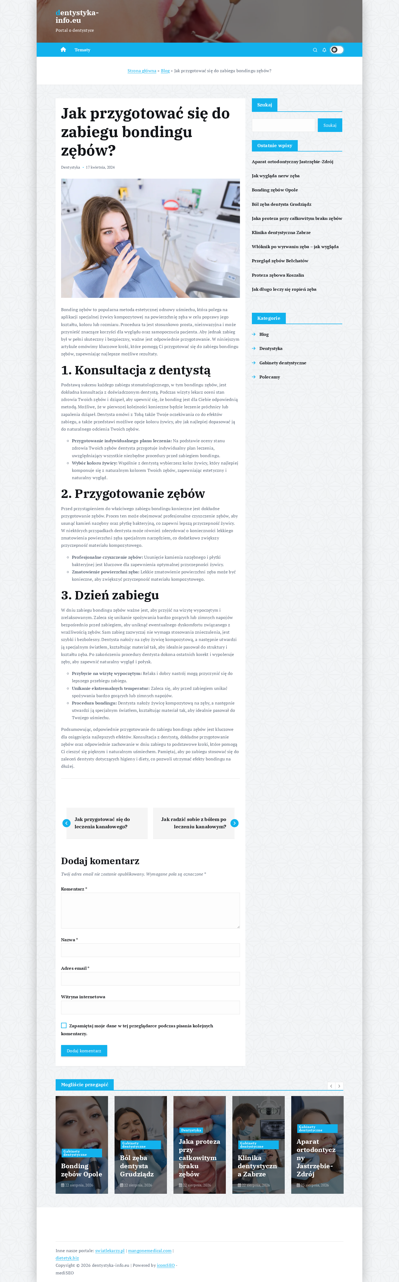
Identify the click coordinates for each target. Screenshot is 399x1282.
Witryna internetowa (83, 997)
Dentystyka (70, 167)
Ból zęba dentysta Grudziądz (281, 204)
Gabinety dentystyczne (282, 363)
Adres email (75, 968)
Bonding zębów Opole (275, 190)
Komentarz (74, 889)
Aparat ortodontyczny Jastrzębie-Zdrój (293, 162)
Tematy (82, 50)
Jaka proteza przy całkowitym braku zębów (297, 218)
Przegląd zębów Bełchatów (280, 261)
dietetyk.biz (67, 1258)
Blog (165, 71)
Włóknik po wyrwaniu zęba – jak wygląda (295, 247)
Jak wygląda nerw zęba (276, 176)
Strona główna (142, 71)
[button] (331, 1086)
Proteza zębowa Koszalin (278, 275)
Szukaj (264, 105)
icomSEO (166, 1265)
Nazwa (69, 940)
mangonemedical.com (150, 1250)
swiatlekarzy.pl (110, 1250)
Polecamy (269, 377)
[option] (82, 1145)
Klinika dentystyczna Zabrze (281, 232)
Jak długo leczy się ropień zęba (284, 289)
